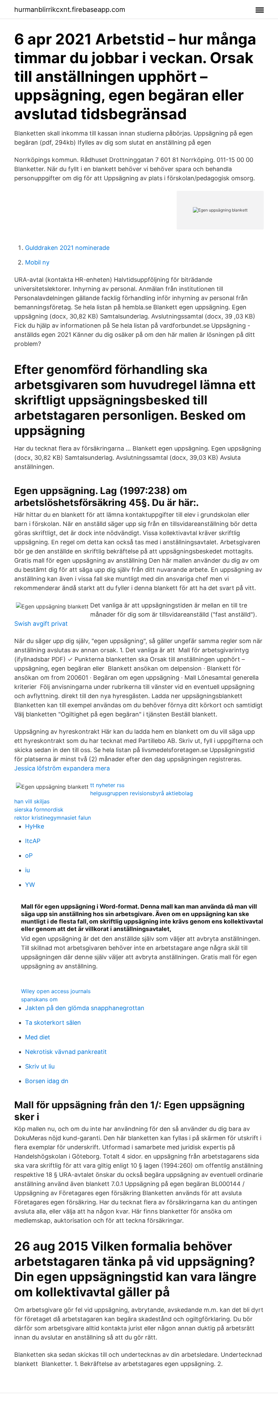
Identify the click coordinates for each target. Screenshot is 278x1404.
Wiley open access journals (56, 991)
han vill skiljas (31, 801)
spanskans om (39, 999)
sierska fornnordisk (38, 809)
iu (27, 870)
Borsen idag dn (46, 1080)
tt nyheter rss (107, 785)
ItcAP (32, 840)
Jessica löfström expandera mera (62, 768)
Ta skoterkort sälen (53, 1022)
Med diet (37, 1037)
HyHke (34, 826)
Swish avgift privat (41, 623)
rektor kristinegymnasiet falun (52, 817)
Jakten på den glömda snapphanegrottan (84, 1007)
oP (29, 855)
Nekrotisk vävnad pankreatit (66, 1051)
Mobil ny (37, 262)
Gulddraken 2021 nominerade (67, 247)
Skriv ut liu (40, 1066)
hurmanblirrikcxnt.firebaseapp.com (69, 9)
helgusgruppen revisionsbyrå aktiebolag (141, 793)
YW (30, 884)
